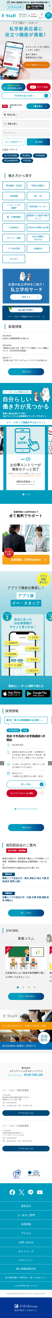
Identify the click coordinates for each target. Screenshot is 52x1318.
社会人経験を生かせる (38, 237)
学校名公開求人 (38, 186)
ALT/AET (14, 259)
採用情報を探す (15, 86)
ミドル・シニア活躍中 (14, 206)
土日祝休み (14, 227)
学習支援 (27, 161)
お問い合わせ (26, 1242)
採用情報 (26, 1224)
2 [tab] (8, 76)
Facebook (12, 1192)
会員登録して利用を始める (26, 559)
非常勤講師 (40, 155)
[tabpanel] (26, 48)
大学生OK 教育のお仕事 (38, 227)
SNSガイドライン (26, 1260)
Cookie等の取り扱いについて (26, 1286)
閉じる (49, 5)
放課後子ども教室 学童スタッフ (38, 217)
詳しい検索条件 (12, 142)
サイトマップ (26, 1251)
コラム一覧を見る (26, 996)
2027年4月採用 (10, 155)
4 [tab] (16, 76)
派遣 (25, 730)
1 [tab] (3, 76)
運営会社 (26, 1206)
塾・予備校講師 (14, 217)
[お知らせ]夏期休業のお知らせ (15, 338)
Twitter (21, 1192)
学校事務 (14, 196)
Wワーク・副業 (14, 238)
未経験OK (38, 248)
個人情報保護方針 (26, 1268)
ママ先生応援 (14, 248)
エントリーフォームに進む (22, 793)
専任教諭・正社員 (14, 186)
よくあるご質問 (26, 1215)
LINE (30, 1192)
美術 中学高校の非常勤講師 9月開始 (26, 738)
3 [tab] (12, 76)
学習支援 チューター (38, 207)
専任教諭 (26, 155)
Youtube (39, 1192)
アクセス (26, 1233)
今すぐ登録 (39, 87)
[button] (15, 809)
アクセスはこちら (26, 1113)
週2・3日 (38, 196)
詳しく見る (26, 784)
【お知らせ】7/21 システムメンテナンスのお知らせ (24, 360)
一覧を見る (37, 106)
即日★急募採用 (11, 161)
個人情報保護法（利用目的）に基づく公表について (26, 1277)
